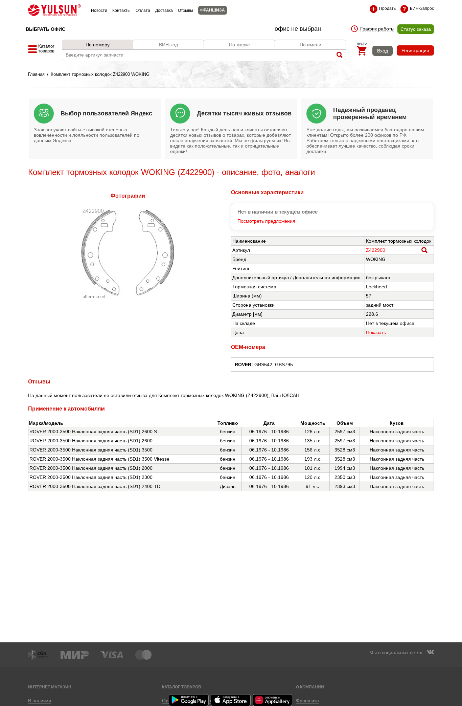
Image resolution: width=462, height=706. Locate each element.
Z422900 (375, 250)
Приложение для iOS (231, 700)
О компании (310, 687)
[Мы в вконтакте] (430, 653)
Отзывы (185, 10)
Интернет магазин (49, 687)
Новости (99, 10)
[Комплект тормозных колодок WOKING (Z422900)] (128, 297)
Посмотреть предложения (266, 221)
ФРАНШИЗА (212, 10)
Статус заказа (415, 29)
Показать (376, 332)
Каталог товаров (181, 687)
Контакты (121, 10)
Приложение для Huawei (273, 700)
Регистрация (415, 50)
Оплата (143, 10)
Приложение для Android (189, 700)
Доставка (164, 10)
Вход (382, 50)
